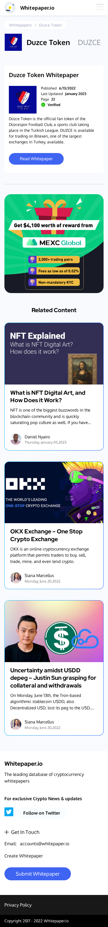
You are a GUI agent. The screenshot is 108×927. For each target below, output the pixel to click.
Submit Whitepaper (38, 874)
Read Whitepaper (36, 158)
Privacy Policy (18, 905)
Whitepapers (20, 25)
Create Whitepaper (23, 855)
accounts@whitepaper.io (44, 843)
